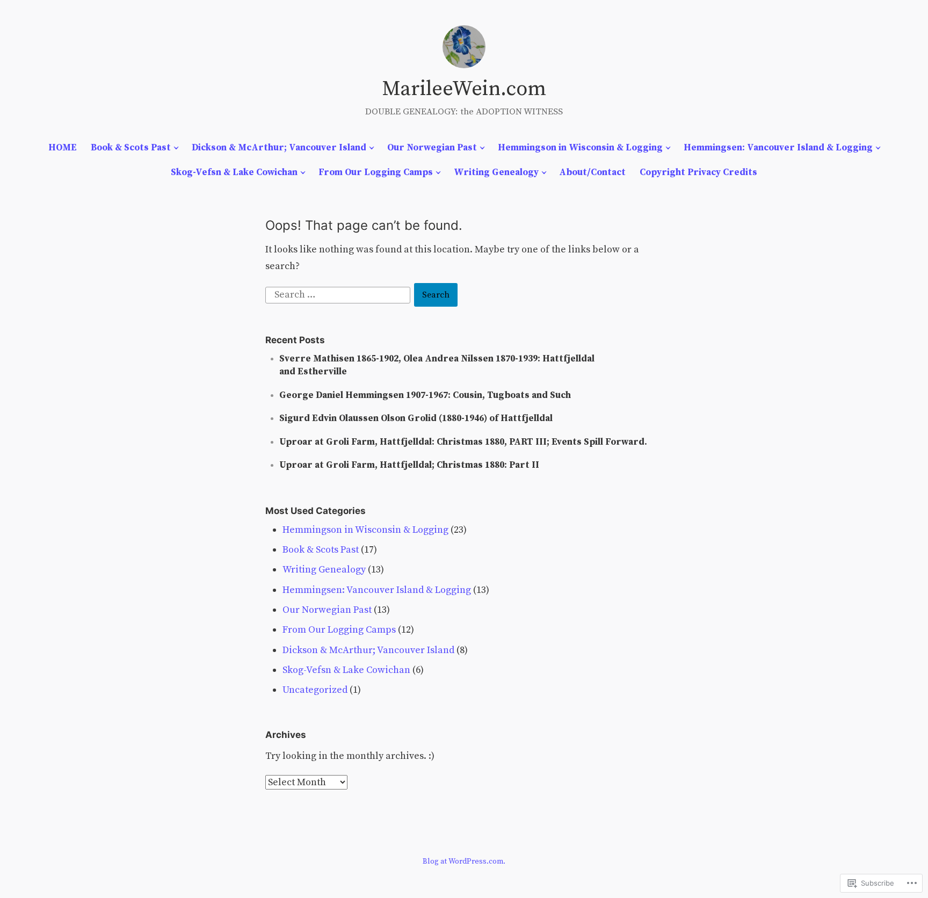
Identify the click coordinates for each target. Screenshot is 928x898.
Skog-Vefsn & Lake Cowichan (234, 172)
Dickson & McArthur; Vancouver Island (279, 148)
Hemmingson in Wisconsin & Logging (580, 148)
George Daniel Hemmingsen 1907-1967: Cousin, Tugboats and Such (425, 395)
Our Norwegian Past (432, 148)
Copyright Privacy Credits (698, 172)
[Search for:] (338, 294)
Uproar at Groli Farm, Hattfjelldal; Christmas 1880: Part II (409, 465)
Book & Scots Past (131, 148)
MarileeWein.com (464, 89)
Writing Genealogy (496, 172)
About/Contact (592, 172)
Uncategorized (314, 690)
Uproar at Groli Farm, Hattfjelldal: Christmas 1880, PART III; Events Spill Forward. (463, 442)
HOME (62, 148)
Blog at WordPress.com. (464, 861)
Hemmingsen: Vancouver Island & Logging (778, 148)
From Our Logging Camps (375, 172)
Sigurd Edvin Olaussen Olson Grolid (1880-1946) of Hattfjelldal (416, 418)
